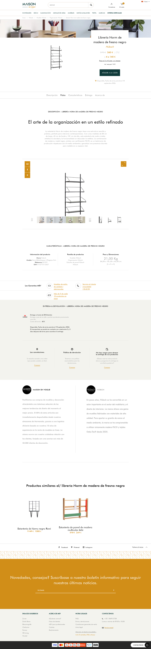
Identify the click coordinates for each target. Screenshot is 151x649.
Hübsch (31, 17)
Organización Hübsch (56, 17)
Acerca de (100, 95)
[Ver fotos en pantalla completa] (123, 164)
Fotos (62, 95)
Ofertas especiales (114, 13)
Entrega (88, 95)
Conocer (37, 365)
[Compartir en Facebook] (27, 169)
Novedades (26, 13)
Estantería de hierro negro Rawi (34, 528)
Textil (94, 13)
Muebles (71, 13)
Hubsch (43, 258)
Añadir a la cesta (110, 73)
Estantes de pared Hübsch (75, 262)
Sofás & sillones (83, 13)
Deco (36, 13)
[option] (75, 194)
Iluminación (45, 13)
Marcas (102, 13)
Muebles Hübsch (41, 17)
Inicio (24, 17)
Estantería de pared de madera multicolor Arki (75, 528)
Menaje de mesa (59, 13)
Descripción (52, 95)
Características (75, 95)
